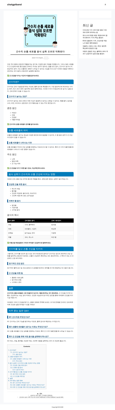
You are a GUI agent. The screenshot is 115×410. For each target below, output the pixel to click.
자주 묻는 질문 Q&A (15, 380)
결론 (10, 378)
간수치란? (12, 350)
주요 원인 (17, 361)
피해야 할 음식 (16, 367)
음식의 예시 (18, 370)
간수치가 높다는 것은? (18, 352)
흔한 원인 (17, 354)
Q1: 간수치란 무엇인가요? (20, 383)
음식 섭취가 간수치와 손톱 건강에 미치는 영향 (24, 363)
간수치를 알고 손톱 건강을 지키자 (20, 372)
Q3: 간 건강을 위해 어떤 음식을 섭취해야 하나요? (27, 387)
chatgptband (14, 4)
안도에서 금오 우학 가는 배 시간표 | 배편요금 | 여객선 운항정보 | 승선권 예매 (41, 397)
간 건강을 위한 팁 (17, 376)
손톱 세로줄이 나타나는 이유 (21, 359)
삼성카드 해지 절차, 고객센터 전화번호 (41, 395)
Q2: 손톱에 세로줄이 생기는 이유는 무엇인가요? (27, 385)
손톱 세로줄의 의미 (15, 356)
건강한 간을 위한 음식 (18, 365)
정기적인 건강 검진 (17, 374)
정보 (41, 393)
